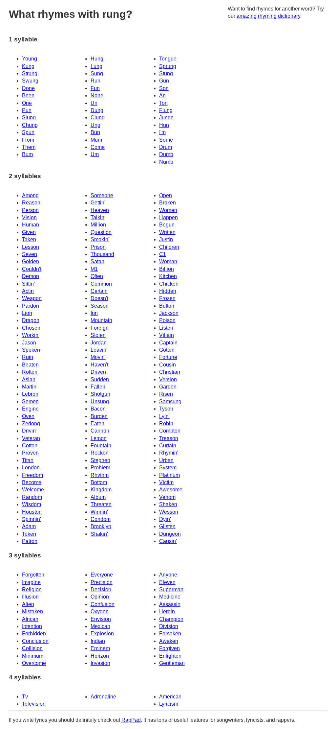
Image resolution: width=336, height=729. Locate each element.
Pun (27, 110)
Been (28, 95)
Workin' (30, 335)
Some (166, 140)
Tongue (168, 58)
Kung (28, 66)
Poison (167, 320)
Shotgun (100, 394)
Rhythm (100, 475)
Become (31, 482)
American (170, 696)
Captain (168, 342)
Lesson (30, 247)
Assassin (169, 604)
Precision (102, 582)
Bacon (98, 409)
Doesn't (99, 298)
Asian (28, 379)
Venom (167, 497)
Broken (167, 202)
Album (98, 497)
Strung (29, 73)
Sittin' (28, 284)
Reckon (100, 453)
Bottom (99, 482)
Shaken (168, 504)
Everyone (102, 574)
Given (29, 232)
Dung (97, 110)
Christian (169, 372)
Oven (28, 416)
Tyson (166, 409)
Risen (166, 394)
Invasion (100, 663)
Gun (164, 80)
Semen (30, 401)
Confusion (103, 604)
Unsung (100, 401)
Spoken (31, 350)
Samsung (170, 401)
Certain (99, 291)
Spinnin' (31, 519)
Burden (99, 416)
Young (29, 58)
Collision (32, 648)
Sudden (100, 379)
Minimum (32, 656)
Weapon (32, 298)
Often (97, 276)
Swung (30, 80)
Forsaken (170, 633)
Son (164, 88)
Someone (102, 195)
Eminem (100, 648)
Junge (166, 117)
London (31, 467)
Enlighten (170, 656)
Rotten (29, 372)
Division (168, 626)
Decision (101, 589)
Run (95, 80)
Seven (29, 254)
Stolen (98, 335)
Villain (166, 335)
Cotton (29, 445)
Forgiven (169, 648)
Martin (29, 386)
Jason (29, 342)
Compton (169, 431)
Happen (168, 217)
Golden (30, 261)
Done (28, 88)
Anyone (168, 574)
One (27, 103)
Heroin (167, 611)
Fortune (168, 357)
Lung (96, 66)
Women (168, 210)
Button (166, 306)
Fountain (101, 445)
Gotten (167, 350)
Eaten (97, 423)
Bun (95, 132)
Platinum (169, 475)
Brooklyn (101, 526)
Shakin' (99, 534)
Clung (98, 117)
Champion (171, 619)
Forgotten (33, 574)
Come (98, 147)
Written (167, 232)
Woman (168, 261)
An (162, 95)
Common (101, 284)
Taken (29, 239)
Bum (27, 154)
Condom (101, 519)
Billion (166, 269)
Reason (31, 202)
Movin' (98, 357)
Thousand (102, 254)
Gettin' (98, 202)
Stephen (100, 460)
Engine (30, 409)
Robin (166, 423)
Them (28, 147)
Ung (95, 125)
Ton (163, 103)
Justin (166, 239)
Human (30, 224)
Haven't (99, 364)
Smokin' (100, 239)
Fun (95, 88)
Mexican (100, 626)
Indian (98, 641)
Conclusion (35, 641)
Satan (97, 261)
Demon (30, 276)
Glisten (167, 526)
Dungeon (170, 534)
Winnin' (99, 512)
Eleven (167, 582)
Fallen (98, 386)
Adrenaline (103, 696)
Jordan (99, 342)
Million (98, 224)
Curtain (167, 445)
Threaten (101, 504)
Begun (167, 224)
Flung (166, 110)
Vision (29, 217)
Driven (98, 372)
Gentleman (172, 663)
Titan (27, 460)
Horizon (100, 656)
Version (168, 379)
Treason (168, 438)
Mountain (101, 320)
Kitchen (168, 276)
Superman (171, 589)
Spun (28, 132)
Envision (101, 619)
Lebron (30, 394)
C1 (162, 254)
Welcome (33, 489)
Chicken (168, 284)
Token (29, 534)
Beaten (30, 364)
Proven (30, 453)
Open (165, 195)
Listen (166, 328)
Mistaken (32, 611)
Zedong (31, 423)
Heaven (100, 210)
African (30, 619)
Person (30, 210)
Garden (168, 386)
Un (94, 103)
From (28, 140)
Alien (28, 604)
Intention (32, 626)
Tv (25, 696)
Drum (165, 147)
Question (101, 232)
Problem (100, 467)
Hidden (167, 291)
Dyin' (165, 519)
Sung (97, 73)
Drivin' (29, 431)
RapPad (131, 720)
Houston (32, 512)
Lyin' (164, 416)
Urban (166, 460)
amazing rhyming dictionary (268, 16)
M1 (94, 269)
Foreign (100, 328)
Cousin (167, 364)
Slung (29, 117)
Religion (32, 589)
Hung (97, 58)
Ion (94, 313)
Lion (27, 313)
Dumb (166, 154)
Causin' (168, 541)
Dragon (30, 320)
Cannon (100, 431)
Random (32, 497)
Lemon (99, 438)
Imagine (31, 582)
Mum (96, 140)
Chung (30, 125)
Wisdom (31, 504)
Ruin (27, 357)
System (168, 467)
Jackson (168, 313)
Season (100, 306)
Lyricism (168, 704)
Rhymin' (168, 453)
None (97, 95)
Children (169, 247)
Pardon (30, 306)
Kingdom (101, 489)
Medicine (169, 597)
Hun (164, 125)
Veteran (31, 438)
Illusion (30, 597)
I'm (162, 132)
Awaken (168, 641)
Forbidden (34, 633)
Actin (28, 291)
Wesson (168, 512)
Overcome (34, 663)
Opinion (100, 597)
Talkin (97, 217)
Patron (29, 541)
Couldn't (31, 269)
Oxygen (100, 611)
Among (30, 195)
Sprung (167, 66)
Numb (166, 162)
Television (34, 704)
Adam (29, 526)
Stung (166, 73)
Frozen (167, 298)
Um (95, 154)
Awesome (170, 489)
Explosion (102, 633)
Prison (98, 247)
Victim (166, 482)
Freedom (32, 475)
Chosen (31, 328)
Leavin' (99, 350)
